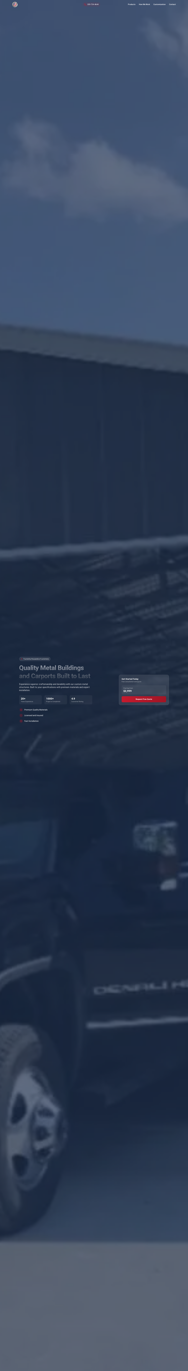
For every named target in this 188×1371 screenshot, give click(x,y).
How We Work (144, 4)
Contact (172, 4)
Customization (159, 4)
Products (131, 4)
